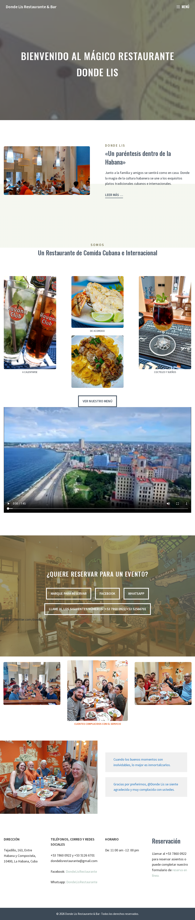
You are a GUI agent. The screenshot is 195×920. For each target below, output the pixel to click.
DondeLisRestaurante (81, 871)
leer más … (114, 195)
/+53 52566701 (97, 609)
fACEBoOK (107, 593)
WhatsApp (136, 593)
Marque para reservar (69, 593)
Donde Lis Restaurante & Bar (31, 6)
